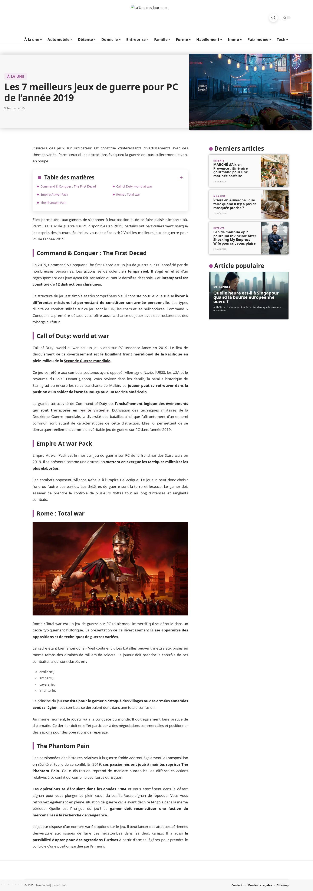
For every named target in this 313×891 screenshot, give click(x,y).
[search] (273, 17)
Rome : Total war (128, 194)
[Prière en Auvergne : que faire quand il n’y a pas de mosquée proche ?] (275, 204)
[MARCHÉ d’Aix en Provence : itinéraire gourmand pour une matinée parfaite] (275, 171)
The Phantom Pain (53, 203)
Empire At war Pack (54, 194)
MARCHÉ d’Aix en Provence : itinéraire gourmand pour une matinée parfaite (230, 170)
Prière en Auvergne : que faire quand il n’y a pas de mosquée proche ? (235, 204)
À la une (15, 76)
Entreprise (222, 287)
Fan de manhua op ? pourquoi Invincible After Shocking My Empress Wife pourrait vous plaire (234, 238)
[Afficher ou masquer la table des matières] (139, 177)
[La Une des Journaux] (156, 17)
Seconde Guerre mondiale (87, 360)
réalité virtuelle (94, 410)
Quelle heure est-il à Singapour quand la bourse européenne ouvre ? (246, 297)
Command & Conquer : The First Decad (68, 186)
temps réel (138, 271)
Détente (218, 160)
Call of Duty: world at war (134, 186)
